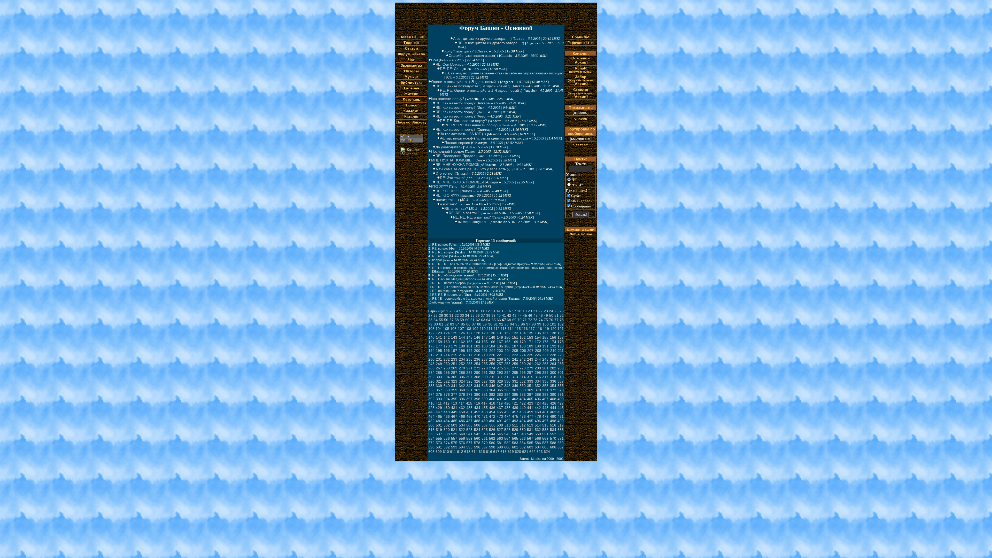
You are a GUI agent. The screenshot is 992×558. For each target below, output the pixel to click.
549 (530, 434)
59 (462, 320)
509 (500, 425)
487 (469, 421)
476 (523, 416)
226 (538, 355)
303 (439, 377)
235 (469, 359)
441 (530, 408)
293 (500, 372)
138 (553, 333)
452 (477, 412)
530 (523, 430)
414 (462, 403)
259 (515, 364)
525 (485, 430)
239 (500, 359)
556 (447, 438)
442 (538, 408)
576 (462, 443)
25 (556, 311)
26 (562, 311)
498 (553, 421)
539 (454, 434)
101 (553, 324)
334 (538, 381)
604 (538, 447)
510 (508, 425)
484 (447, 421)
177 (439, 346)
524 (477, 430)
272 (477, 368)
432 (462, 408)
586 (538, 443)
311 (500, 377)
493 (515, 421)
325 (469, 381)
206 (523, 350)
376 (447, 394)
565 (515, 438)
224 (523, 355)
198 (462, 350)
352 (538, 386)
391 (560, 394)
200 (477, 350)
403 (515, 399)
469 (469, 416)
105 (446, 329)
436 (492, 408)
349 (515, 386)
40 (499, 315)
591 (439, 447)
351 (530, 386)
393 (439, 399)
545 (500, 434)
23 (546, 311)
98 (534, 324)
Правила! (580, 37)
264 (553, 364)
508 (492, 425)
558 (462, 438)
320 (431, 381)
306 (462, 377)
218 (477, 355)
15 (503, 311)
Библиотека (411, 82)
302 (431, 377)
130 (492, 333)
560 (477, 438)
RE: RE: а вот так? (464, 213)
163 (469, 342)
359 (454, 390)
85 (463, 324)
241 (515, 359)
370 (538, 390)
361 (469, 390)
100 (545, 324)
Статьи (411, 48)
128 (477, 333)
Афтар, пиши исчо (455, 138)
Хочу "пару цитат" (459, 51)
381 (485, 394)
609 (439, 452)
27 (430, 315)
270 (462, 368)
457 (515, 412)
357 (439, 390)
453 (485, 412)
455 (500, 412)
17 (514, 311)
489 (485, 421)
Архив (580, 62)
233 (454, 359)
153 (530, 337)
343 (469, 386)
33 (462, 315)
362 (477, 390)
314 (523, 377)
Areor (482, 116)
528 (507, 430)
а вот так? (448, 204)
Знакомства (411, 65)
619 (511, 452)
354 (553, 386)
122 (431, 333)
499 (560, 421)
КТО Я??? (439, 186)
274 (492, 368)
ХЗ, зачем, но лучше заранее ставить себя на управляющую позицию (504, 73)
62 (478, 320)
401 (500, 399)
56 (446, 320)
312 (507, 377)
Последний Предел (447, 151)
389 (545, 394)
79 (430, 324)
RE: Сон (442, 64)
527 (500, 430)
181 (469, 346)
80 (436, 324)
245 (545, 359)
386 (523, 394)
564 (507, 438)
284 (431, 372)
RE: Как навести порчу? (456, 103)
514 (538, 425)
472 (492, 416)
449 (454, 412)
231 (439, 359)
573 (439, 443)
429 (439, 408)
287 (454, 372)
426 (553, 403)
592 (447, 447)
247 (560, 359)
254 (477, 364)
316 (538, 377)
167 (500, 342)
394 (447, 399)
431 (454, 408)
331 (515, 381)
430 (447, 408)
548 (523, 434)
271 (469, 368)
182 (477, 346)
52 (562, 315)
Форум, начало (411, 54)
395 (454, 399)
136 (538, 333)
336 (553, 381)
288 (462, 372)
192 (553, 346)
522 (462, 430)
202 (492, 350)
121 (560, 329)
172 (538, 342)
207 (530, 350)
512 (523, 425)
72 (530, 320)
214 (447, 355)
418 (492, 403)
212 (431, 355)
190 (538, 346)
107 (461, 329)
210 (553, 350)
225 (530, 355)
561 (485, 438)
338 (431, 386)
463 (560, 412)
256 (492, 364)
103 (431, 329)
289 (469, 372)
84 (457, 324)
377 (454, 394)
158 (431, 342)
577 (469, 443)
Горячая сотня (581, 43)
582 (507, 443)
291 (485, 372)
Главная (411, 43)
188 (523, 346)
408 (553, 399)
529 (515, 430)
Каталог (411, 116)
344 (477, 386)
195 (439, 350)
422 (523, 403)
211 (561, 350)
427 (560, 403)
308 (477, 377)
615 (482, 452)
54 (435, 320)
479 (545, 416)
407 (545, 399)
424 (538, 403)
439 (515, 408)
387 (530, 394)
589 (560, 443)
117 (532, 329)
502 (447, 425)
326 (477, 381)
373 (560, 390)
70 (519, 320)
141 (439, 337)
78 (562, 320)
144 (462, 337)
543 (485, 434)
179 (454, 346)
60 (467, 320)
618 (503, 452)
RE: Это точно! (452, 178)
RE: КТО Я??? (447, 191)
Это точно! (444, 173)
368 (523, 390)
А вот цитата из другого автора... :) (482, 38)
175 (560, 342)
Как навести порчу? (447, 99)
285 (439, 372)
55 (441, 320)
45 (525, 315)
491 (500, 421)
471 (485, 416)
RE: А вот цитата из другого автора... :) (491, 43)
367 (515, 390)
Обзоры (411, 71)
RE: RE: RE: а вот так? (472, 217)
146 (477, 337)
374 (431, 394)
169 (515, 342)
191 (545, 346)
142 (447, 337)
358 (447, 390)
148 (492, 337)
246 (553, 359)
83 (452, 324)
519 (439, 430)
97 (528, 324)
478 (538, 416)
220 (492, 355)
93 (507, 324)
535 (560, 430)
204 (508, 350)
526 (492, 430)
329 (500, 381)
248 (431, 364)
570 (553, 438)
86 (468, 324)
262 (538, 364)
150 (507, 337)
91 (496, 324)
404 (523, 399)
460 (538, 412)
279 (530, 368)
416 (477, 403)
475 (515, 416)
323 (454, 381)
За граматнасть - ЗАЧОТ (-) (463, 134)
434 (477, 408)
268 (447, 368)
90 (490, 324)
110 (483, 329)
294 (507, 372)
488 (477, 421)
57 (452, 320)
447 (439, 412)
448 (447, 412)
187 (515, 346)
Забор (580, 78)
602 (523, 447)
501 (439, 425)
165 (485, 342)
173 (545, 342)
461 (545, 412)
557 (454, 438)
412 (446, 403)
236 (477, 359)
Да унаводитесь (449, 147)
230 (431, 359)
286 (447, 372)
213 (439, 355)
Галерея (411, 88)
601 (515, 447)
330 (507, 381)
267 (439, 368)
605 (545, 447)
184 (492, 346)
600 (507, 447)
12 (488, 311)
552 (553, 434)
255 (485, 364)
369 (530, 390)
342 (462, 386)
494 (523, 421)
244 (538, 359)
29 (441, 315)
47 (535, 315)
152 (523, 337)
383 (500, 394)
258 (507, 364)
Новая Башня (411, 37)
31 (451, 315)
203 (500, 350)
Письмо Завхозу (411, 122)
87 (474, 324)
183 (485, 346)
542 (477, 434)
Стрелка (580, 91)
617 (496, 452)
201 (485, 350)
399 (485, 399)
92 (501, 324)
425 (545, 403)
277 (515, 368)
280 (538, 368)
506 (477, 425)
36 (478, 315)
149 (500, 337)
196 (447, 350)
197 (454, 350)
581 (500, 443)
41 (504, 315)
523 (469, 430)
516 (553, 425)
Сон (434, 60)
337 (560, 381)
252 (462, 364)
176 (431, 346)
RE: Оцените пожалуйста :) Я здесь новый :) (473, 86)
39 (493, 315)
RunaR (580, 69)
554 (431, 438)
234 (462, 359)
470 (477, 416)
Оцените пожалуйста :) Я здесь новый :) (465, 82)
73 (535, 320)
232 (447, 359)
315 (530, 377)
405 (530, 399)
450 (462, 412)
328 (492, 381)
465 (439, 416)
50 (551, 315)
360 (462, 390)
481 (560, 416)
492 (507, 421)
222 (507, 355)
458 (523, 412)
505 (469, 425)
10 (477, 311)
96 (523, 324)
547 (515, 434)
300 (553, 372)
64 (488, 320)
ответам (580, 144)
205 (515, 350)
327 (485, 381)
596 (477, 447)
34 (467, 315)
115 (518, 329)
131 (500, 333)
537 (439, 434)
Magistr (536, 459)
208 (538, 350)
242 (523, 359)
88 (479, 324)
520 (447, 430)
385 (515, 394)
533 (545, 430)
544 (492, 434)
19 (525, 311)
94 (512, 324)
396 (462, 399)
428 (431, 408)
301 (560, 372)
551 (545, 434)
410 (431, 403)
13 (493, 311)
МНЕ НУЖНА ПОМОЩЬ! (451, 160)
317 (545, 377)
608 (431, 452)
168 (507, 342)
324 (462, 381)
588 (553, 443)
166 (492, 342)
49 (546, 315)
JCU (448, 77)
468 (462, 416)
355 (560, 386)
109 (475, 329)
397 (469, 399)
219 (485, 355)
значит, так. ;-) (447, 200)
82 (447, 324)
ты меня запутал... (473, 222)
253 (469, 364)
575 (454, 443)
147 (485, 337)
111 (489, 329)
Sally (468, 147)
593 (454, 447)
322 (447, 381)
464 (431, 416)
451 (469, 412)
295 (515, 372)
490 (492, 421)
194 (431, 350)
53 (430, 320)
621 (525, 452)
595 (469, 447)
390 (553, 394)
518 (431, 430)
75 (546, 320)
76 (551, 320)
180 (462, 346)
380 (477, 394)
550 (538, 434)
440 (523, 408)
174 (553, 342)
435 (485, 408)
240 (507, 359)
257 (500, 364)
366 (507, 390)
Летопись (411, 99)
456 (507, 412)
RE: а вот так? (456, 208)
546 (507, 434)
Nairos (519, 38)
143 (454, 337)
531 (530, 430)
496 (538, 421)
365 (500, 390)
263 (545, 364)
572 (431, 443)
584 (523, 443)
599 (500, 447)
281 (545, 368)
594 (462, 447)
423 (530, 403)
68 (509, 320)
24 (551, 311)
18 (519, 311)
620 (518, 452)
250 (447, 364)
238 (492, 359)
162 (462, 342)
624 (547, 452)
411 (439, 403)
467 (454, 416)
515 (545, 425)
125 (454, 333)
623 (540, 452)
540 (462, 434)
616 (489, 452)
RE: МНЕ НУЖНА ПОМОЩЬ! (460, 164)
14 (498, 311)
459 (530, 412)
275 (500, 368)
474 (507, 416)
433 (469, 408)
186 (507, 346)
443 (545, 408)
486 (462, 421)
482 (431, 421)
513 (530, 425)
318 (553, 377)
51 (556, 315)
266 (431, 368)
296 (523, 372)
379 (469, 394)
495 (530, 421)
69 (514, 320)
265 (560, 364)
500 (431, 425)
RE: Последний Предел (455, 156)
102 (560, 324)
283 (560, 368)
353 (545, 386)
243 (530, 359)
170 (523, 342)
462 (553, 412)
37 (483, 315)
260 (523, 364)
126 (462, 333)
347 (500, 386)
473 (500, 416)
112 (497, 329)
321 (439, 381)
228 (553, 355)
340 (447, 386)
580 (492, 443)
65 (494, 320)
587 (545, 443)
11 (482, 311)
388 (538, 394)
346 (492, 386)
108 (468, 329)
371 (545, 390)
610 (446, 452)
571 (560, 438)
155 (545, 337)
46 (530, 315)
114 (511, 329)
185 (500, 346)
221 (500, 355)
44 (520, 315)
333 (530, 381)
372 (553, 390)
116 (525, 329)
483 (439, 421)
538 (447, 434)
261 (530, 364)
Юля (478, 160)
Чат (411, 60)
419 (500, 403)
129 (485, 333)
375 (439, 394)
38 (488, 315)
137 (545, 333)
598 (492, 447)
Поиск (411, 105)
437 (500, 408)
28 (435, 315)
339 (439, 386)
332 (523, 381)
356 (431, 390)
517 (560, 425)
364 (492, 390)
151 (515, 337)
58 (457, 320)
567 (530, 438)
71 (525, 320)
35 (472, 315)
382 (492, 394)
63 (483, 320)
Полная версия (457, 143)
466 (447, 416)
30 (446, 315)
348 (507, 386)
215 (454, 355)
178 (447, 346)
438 (507, 408)
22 (540, 311)
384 (507, 394)
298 (538, 372)
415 (469, 403)
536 (431, 434)
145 (469, 337)
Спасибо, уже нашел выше (471, 55)
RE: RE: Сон (450, 69)
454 (492, 412)
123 (439, 333)
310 (492, 377)
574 (447, 443)
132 (507, 333)
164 (477, 342)
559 (469, 438)
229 (560, 355)
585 (530, 443)
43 (514, 315)
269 (454, 368)
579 (485, 443)
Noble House (580, 234)
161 (454, 342)
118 (539, 329)
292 (492, 372)
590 (431, 447)
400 (492, 399)
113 (504, 329)
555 (439, 438)
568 (538, 438)
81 (441, 324)
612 (460, 452)
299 (545, 372)
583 (515, 443)
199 (469, 350)
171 (530, 342)
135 (530, 333)
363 (485, 390)
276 (507, 368)
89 (485, 324)
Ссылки (411, 111)
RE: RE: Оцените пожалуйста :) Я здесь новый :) (481, 90)
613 (467, 452)
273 (485, 368)
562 (492, 438)
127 (469, 333)
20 (530, 311)
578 (477, 443)
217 (469, 355)
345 (485, 386)
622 (532, 452)
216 (462, 355)
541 (469, 434)
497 (545, 421)
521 (454, 430)
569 (545, 438)
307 (469, 377)
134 (523, 333)
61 (472, 320)
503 (454, 425)
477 (530, 416)
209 (545, 350)
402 (507, 399)
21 (535, 311)
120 (553, 329)
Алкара (457, 64)
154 (538, 337)
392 (431, 399)
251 (454, 364)
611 (453, 452)
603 (530, 447)
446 (431, 412)
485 (454, 421)
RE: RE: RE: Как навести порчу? (471, 125)
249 (439, 364)
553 (560, 434)
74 (541, 320)
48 (541, 315)
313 (515, 377)
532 (538, 430)
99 (539, 324)
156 (553, 337)
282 (553, 368)
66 (499, 320)
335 (545, 381)
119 (546, 329)
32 (457, 315)
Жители (411, 94)
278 (523, 368)
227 (545, 355)
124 (447, 333)
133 (515, 333)
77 (556, 320)
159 (439, 342)
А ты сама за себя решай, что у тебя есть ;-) (473, 169)
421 (515, 403)
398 (477, 399)
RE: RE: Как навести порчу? (463, 121)
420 (507, 403)
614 (474, 452)
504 (462, 425)
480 (553, 416)
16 (509, 311)
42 (509, 315)
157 (560, 337)
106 (453, 329)
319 (560, 377)
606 (553, 447)
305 (454, 377)
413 (454, 403)
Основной (580, 58)
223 (515, 355)
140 (431, 337)
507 (485, 425)
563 (500, 438)
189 (530, 346)
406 (538, 399)
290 (477, 372)
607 (560, 447)
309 (485, 377)
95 (517, 324)
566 (523, 438)
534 (553, 430)
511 (515, 425)
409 (560, 399)
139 (560, 333)
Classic (482, 51)
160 (447, 342)
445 (560, 408)
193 (560, 346)
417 (484, 403)
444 (553, 408)
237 (485, 359)
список (580, 118)
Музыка (412, 77)
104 (439, 329)
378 (462, 394)
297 (530, 372)
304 (447, 377)
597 (485, 447)
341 (454, 386)
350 (523, 386)
